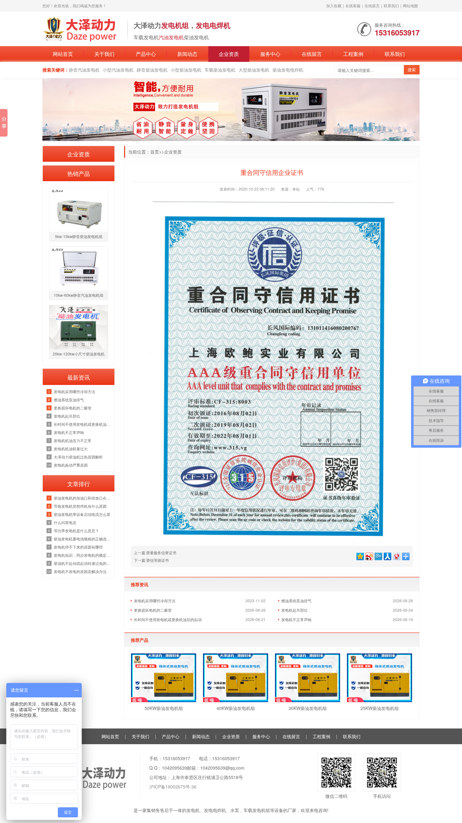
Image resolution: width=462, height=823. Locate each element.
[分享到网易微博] (396, 555)
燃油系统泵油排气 (296, 600)
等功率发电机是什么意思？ (76, 530)
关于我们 (104, 53)
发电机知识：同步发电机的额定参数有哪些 (82, 555)
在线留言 (372, 5)
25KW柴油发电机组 (379, 708)
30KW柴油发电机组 (308, 708)
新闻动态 (187, 53)
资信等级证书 (157, 560)
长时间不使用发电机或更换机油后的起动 (168, 619)
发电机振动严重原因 (71, 465)
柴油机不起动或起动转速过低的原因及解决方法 (82, 563)
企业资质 (229, 53)
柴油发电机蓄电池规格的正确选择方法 (82, 538)
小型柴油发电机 (186, 70)
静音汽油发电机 (84, 70)
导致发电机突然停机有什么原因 (80, 506)
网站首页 (63, 53)
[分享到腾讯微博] (377, 555)
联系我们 (391, 5)
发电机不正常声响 (296, 619)
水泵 (234, 810)
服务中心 (270, 53)
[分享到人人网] (387, 555)
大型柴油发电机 (254, 70)
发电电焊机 (215, 810)
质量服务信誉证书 (161, 552)
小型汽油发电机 (118, 70)
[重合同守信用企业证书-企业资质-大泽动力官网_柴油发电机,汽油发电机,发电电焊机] (81, 28)
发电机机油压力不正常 (72, 440)
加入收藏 (333, 5)
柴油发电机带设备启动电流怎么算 (82, 514)
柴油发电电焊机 (287, 70)
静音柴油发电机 (152, 70)
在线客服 (352, 5)
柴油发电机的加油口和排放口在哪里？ (82, 498)
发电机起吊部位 (294, 610)
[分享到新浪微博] (368, 555)
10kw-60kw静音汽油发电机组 (78, 295)
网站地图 (410, 5)
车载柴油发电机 (220, 70)
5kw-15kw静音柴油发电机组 (78, 236)
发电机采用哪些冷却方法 (154, 600)
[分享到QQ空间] (359, 555)
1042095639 (174, 768)
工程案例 (353, 53)
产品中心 (146, 53)
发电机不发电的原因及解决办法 (80, 571)
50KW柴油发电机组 (164, 708)
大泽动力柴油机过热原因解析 (78, 456)
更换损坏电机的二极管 (153, 610)
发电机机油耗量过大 (71, 448)
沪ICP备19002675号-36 (172, 786)
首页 (154, 152)
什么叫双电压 (65, 522)
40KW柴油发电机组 (236, 708)
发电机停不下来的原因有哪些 (78, 547)
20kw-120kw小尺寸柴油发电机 (79, 353)
